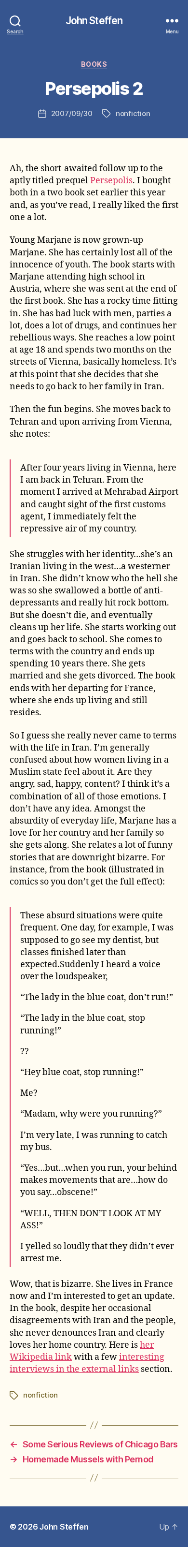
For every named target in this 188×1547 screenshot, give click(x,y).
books (94, 64)
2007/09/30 (72, 113)
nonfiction (133, 113)
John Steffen (94, 20)
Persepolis (111, 180)
